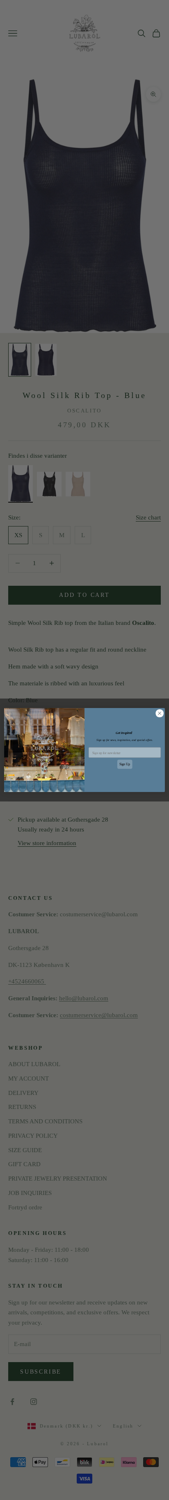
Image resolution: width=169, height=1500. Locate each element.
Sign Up (124, 764)
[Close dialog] (159, 713)
